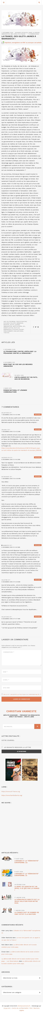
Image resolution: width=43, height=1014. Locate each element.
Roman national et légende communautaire (15, 391)
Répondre (37, 414)
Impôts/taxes (17, 326)
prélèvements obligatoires (13, 331)
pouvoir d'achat (18, 329)
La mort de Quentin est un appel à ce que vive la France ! (26, 888)
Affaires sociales (21, 32)
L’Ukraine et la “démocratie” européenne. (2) (26, 861)
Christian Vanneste (21, 711)
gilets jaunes (15, 324)
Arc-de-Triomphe (9, 321)
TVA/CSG (6, 332)
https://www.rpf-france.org (11, 791)
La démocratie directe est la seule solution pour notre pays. (26, 901)
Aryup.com (7, 1008)
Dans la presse (34, 32)
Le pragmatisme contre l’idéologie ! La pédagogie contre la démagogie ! (20, 352)
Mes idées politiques (18, 34)
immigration (8, 326)
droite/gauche (21, 321)
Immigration (6, 34)
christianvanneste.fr (23, 1006)
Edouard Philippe (10, 323)
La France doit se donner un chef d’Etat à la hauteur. (26, 913)
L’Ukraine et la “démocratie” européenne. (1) (26, 874)
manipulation (8, 328)
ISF (24, 326)
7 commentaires (33, 34)
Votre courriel (8, 740)
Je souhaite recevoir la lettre (17, 747)
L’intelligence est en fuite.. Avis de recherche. (26, 378)
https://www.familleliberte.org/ (12, 795)
